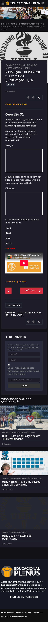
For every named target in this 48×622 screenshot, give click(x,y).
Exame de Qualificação (21, 65)
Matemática (13, 68)
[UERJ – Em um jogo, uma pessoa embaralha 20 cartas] (24, 463)
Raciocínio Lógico (29, 478)
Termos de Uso (23, 612)
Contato (37, 612)
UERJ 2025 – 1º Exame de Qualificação (16, 537)
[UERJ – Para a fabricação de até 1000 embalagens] (24, 418)
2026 (33, 432)
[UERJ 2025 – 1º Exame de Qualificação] (24, 513)
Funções (25, 432)
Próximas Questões (15, 281)
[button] (2, 3)
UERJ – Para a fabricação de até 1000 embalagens (21, 437)
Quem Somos (7, 612)
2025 (24, 532)
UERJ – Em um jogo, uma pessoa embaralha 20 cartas (21, 483)
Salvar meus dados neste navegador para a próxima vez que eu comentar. (23, 371)
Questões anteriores (16, 104)
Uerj (26, 68)
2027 (41, 478)
